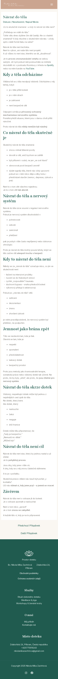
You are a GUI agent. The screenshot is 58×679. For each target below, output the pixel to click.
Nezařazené (18, 22)
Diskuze (7, 22)
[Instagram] (26, 673)
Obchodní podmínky (29, 573)
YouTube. (30, 68)
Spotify (50, 65)
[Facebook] (32, 673)
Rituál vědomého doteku (29, 597)
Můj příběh (29, 621)
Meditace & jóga (29, 600)
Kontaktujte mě (29, 625)
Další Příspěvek (29, 533)
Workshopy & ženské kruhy (29, 603)
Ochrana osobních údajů (29, 578)
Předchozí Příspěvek (29, 525)
